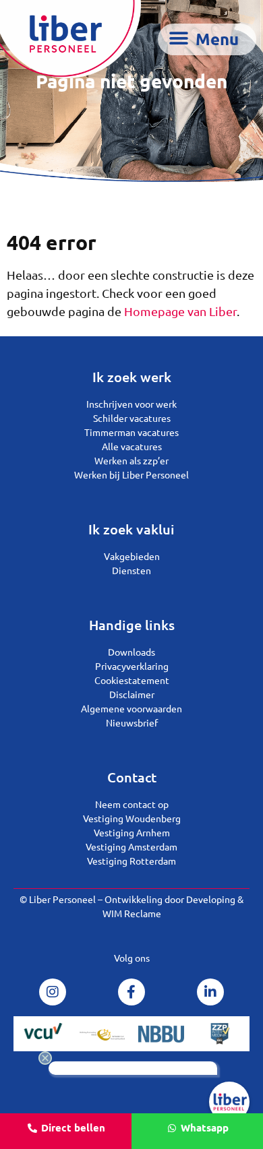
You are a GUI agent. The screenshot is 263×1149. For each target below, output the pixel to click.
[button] (207, 39)
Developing (210, 899)
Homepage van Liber (180, 311)
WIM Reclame (132, 913)
